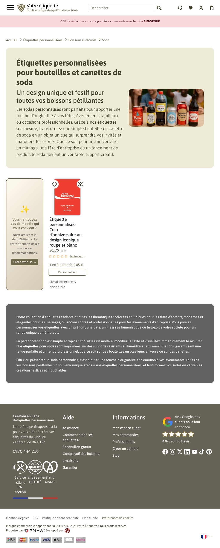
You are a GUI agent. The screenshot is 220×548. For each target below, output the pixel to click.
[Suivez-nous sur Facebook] (165, 451)
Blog (116, 455)
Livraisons (70, 460)
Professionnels (124, 442)
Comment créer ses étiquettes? (78, 437)
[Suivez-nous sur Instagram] (172, 451)
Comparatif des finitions (81, 454)
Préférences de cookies (117, 518)
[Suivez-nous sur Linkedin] (187, 451)
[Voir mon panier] (212, 8)
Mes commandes (126, 435)
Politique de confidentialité (60, 518)
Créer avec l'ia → (24, 262)
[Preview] (80, 184)
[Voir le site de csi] (67, 530)
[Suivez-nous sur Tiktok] (202, 451)
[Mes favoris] (191, 8)
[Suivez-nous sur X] (180, 451)
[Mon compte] (180, 8)
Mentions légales (17, 518)
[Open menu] (10, 8)
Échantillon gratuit (77, 447)
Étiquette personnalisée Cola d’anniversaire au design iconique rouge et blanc (65, 232)
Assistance (71, 428)
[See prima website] (33, 530)
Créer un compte (125, 448)
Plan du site (90, 518)
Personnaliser (67, 272)
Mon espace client (127, 428)
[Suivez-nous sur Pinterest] (209, 451)
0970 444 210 (26, 451)
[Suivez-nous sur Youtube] (194, 451)
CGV (35, 518)
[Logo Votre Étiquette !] (47, 7)
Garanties (70, 467)
